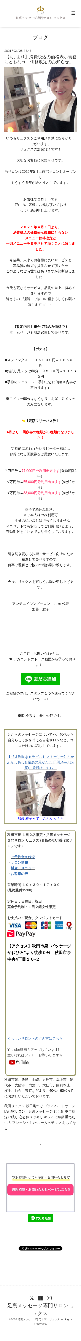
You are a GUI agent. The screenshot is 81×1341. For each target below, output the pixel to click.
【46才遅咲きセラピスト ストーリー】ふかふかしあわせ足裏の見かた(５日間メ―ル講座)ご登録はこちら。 (40, 762)
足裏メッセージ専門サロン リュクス (41, 1309)
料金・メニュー (23, 868)
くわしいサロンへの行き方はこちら (35, 1038)
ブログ (40, 37)
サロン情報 (19, 862)
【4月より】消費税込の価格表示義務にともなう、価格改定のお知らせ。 (40, 59)
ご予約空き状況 (23, 857)
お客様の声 (19, 874)
